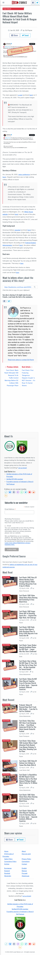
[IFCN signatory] (20, 923)
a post (20, 95)
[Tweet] (37, 3)
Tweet (26, 35)
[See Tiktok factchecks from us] (6, 492)
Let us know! (22, 468)
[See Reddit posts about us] (33, 492)
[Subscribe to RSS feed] (6, 495)
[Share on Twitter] (9, 301)
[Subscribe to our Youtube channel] (29, 492)
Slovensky (7, 876)
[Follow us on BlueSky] (10, 492)
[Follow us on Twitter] (25, 492)
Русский (24, 873)
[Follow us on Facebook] (14, 492)
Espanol (7, 871)
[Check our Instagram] (18, 492)
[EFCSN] (20, 935)
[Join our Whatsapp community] (21, 492)
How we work (26, 854)
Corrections (26, 861)
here (31, 95)
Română (7, 873)
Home (6, 851)
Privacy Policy (26, 859)
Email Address (10, 509)
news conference (24, 174)
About (24, 851)
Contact (24, 864)
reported (17, 230)
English (24, 868)
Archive (6, 864)
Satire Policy (8, 859)
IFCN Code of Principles (8, 855)
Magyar (24, 871)
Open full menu (3, 2)
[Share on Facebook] (5, 301)
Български (8, 868)
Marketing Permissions (12, 519)
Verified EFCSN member (14, 479)
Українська (25, 876)
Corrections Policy (10, 861)
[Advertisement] (20, 409)
